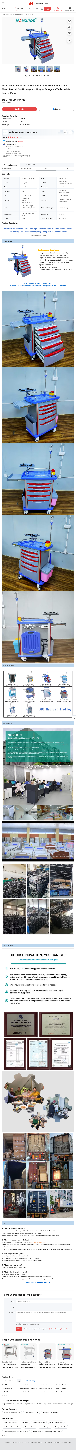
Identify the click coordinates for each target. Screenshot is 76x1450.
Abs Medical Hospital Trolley (12, 1427)
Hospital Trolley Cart (10, 1432)
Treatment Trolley (30, 1427)
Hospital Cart (29, 14)
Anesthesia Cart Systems (50, 1413)
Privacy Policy (67, 1442)
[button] (67, 168)
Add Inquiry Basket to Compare (38, 75)
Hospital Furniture (19, 14)
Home (3, 14)
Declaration (58, 1442)
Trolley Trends (37, 1432)
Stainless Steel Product (63, 1385)
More (3, 1435)
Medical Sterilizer (7, 1392)
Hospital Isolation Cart (31, 1413)
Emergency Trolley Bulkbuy (53, 1432)
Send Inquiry (19, 109)
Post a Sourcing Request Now (59, 1329)
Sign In (5, 156)
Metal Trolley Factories (56, 1422)
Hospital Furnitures (26, 1392)
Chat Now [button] (57, 109)
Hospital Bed (24, 1385)
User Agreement (49, 1442)
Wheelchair (5, 1385)
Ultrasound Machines (44, 1392)
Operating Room (7, 1388)
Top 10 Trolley (24, 1432)
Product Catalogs (29, 1381)
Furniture (9, 14)
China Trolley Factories (10, 1422)
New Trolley (25, 1422)
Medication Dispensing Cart (12, 1413)
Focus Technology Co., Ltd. (25, 1442)
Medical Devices (61, 1388)
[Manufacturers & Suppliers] (38, 3)
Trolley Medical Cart (61, 1427)
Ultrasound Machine (44, 1388)
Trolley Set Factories (39, 1422)
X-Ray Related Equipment (28, 1388)
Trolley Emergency (45, 1427)
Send (18, 1329)
